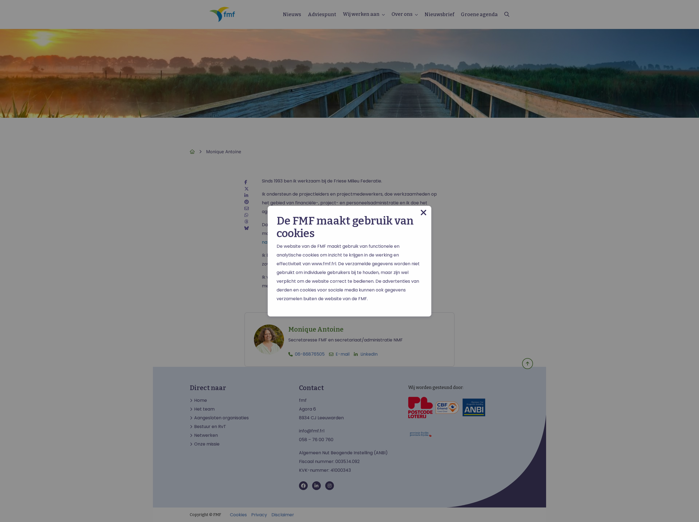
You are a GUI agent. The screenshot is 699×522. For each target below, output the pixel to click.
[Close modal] (423, 212)
